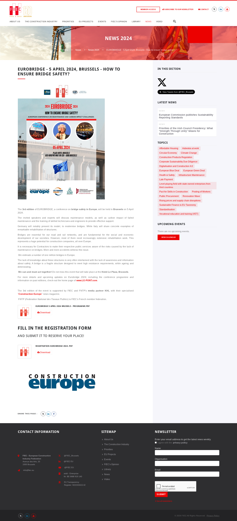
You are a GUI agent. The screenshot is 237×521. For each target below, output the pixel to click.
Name (158, 448)
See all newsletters (164, 501)
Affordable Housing (168, 148)
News (148, 21)
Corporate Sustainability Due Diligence (178, 161)
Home (65, 50)
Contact (204, 9)
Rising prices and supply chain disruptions (180, 200)
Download (45, 312)
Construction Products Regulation (175, 157)
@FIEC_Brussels (71, 456)
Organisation (161, 459)
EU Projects (86, 21)
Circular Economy (168, 153)
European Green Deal (194, 170)
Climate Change (189, 153)
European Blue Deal (169, 170)
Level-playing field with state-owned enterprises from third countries (184, 185)
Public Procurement (169, 196)
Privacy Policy (213, 516)
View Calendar (168, 237)
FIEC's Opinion (119, 21)
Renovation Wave (191, 196)
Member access (148, 9)
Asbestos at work (190, 148)
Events (102, 21)
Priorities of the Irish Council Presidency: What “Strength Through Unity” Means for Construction (186, 131)
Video (159, 21)
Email (157, 470)
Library (136, 21)
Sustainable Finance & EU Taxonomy (177, 205)
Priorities (68, 21)
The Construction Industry (41, 21)
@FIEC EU (68, 461)
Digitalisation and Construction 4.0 (176, 166)
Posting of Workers (201, 191)
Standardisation (167, 209)
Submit (161, 494)
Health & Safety (167, 175)
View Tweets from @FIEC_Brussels (178, 92)
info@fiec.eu (28, 470)
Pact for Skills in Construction (173, 191)
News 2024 (93, 50)
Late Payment (166, 179)
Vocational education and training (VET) (178, 214)
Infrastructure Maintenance (191, 175)
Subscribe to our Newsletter (178, 9)
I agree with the (172, 443)
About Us (15, 21)
